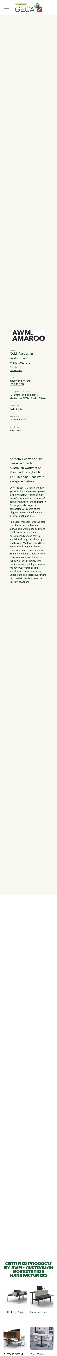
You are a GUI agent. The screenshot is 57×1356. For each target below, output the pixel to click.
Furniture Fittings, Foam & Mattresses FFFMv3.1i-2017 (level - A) (28, 398)
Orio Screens (38, 1312)
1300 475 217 (17, 384)
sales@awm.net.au (20, 380)
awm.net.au (16, 370)
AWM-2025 (16, 409)
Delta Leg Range (14, 1312)
